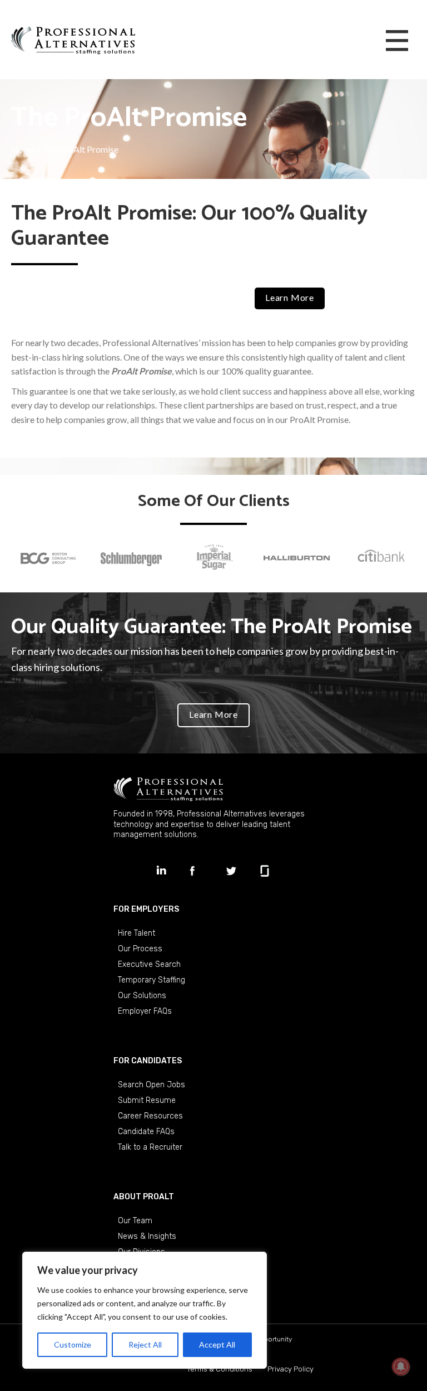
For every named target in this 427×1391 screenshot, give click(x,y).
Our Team (135, 1220)
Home (23, 149)
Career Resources (150, 1116)
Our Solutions (142, 995)
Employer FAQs (145, 1011)
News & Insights (147, 1236)
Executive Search (149, 964)
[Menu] (397, 41)
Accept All (217, 1344)
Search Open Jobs (151, 1085)
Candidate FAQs (146, 1131)
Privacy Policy (290, 1369)
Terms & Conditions (219, 1369)
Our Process (140, 949)
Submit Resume (147, 1100)
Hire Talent (136, 933)
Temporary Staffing (151, 980)
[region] (144, 1310)
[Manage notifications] (401, 1366)
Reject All (145, 1344)
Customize (72, 1344)
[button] (290, 299)
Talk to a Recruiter (150, 1147)
